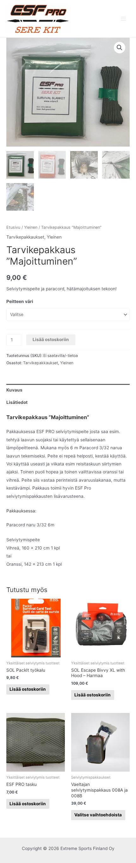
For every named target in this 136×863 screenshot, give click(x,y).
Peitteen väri (19, 301)
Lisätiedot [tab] (17, 402)
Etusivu (13, 227)
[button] (119, 47)
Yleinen (30, 227)
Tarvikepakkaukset (25, 237)
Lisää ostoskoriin (51, 339)
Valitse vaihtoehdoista (98, 814)
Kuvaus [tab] (14, 389)
